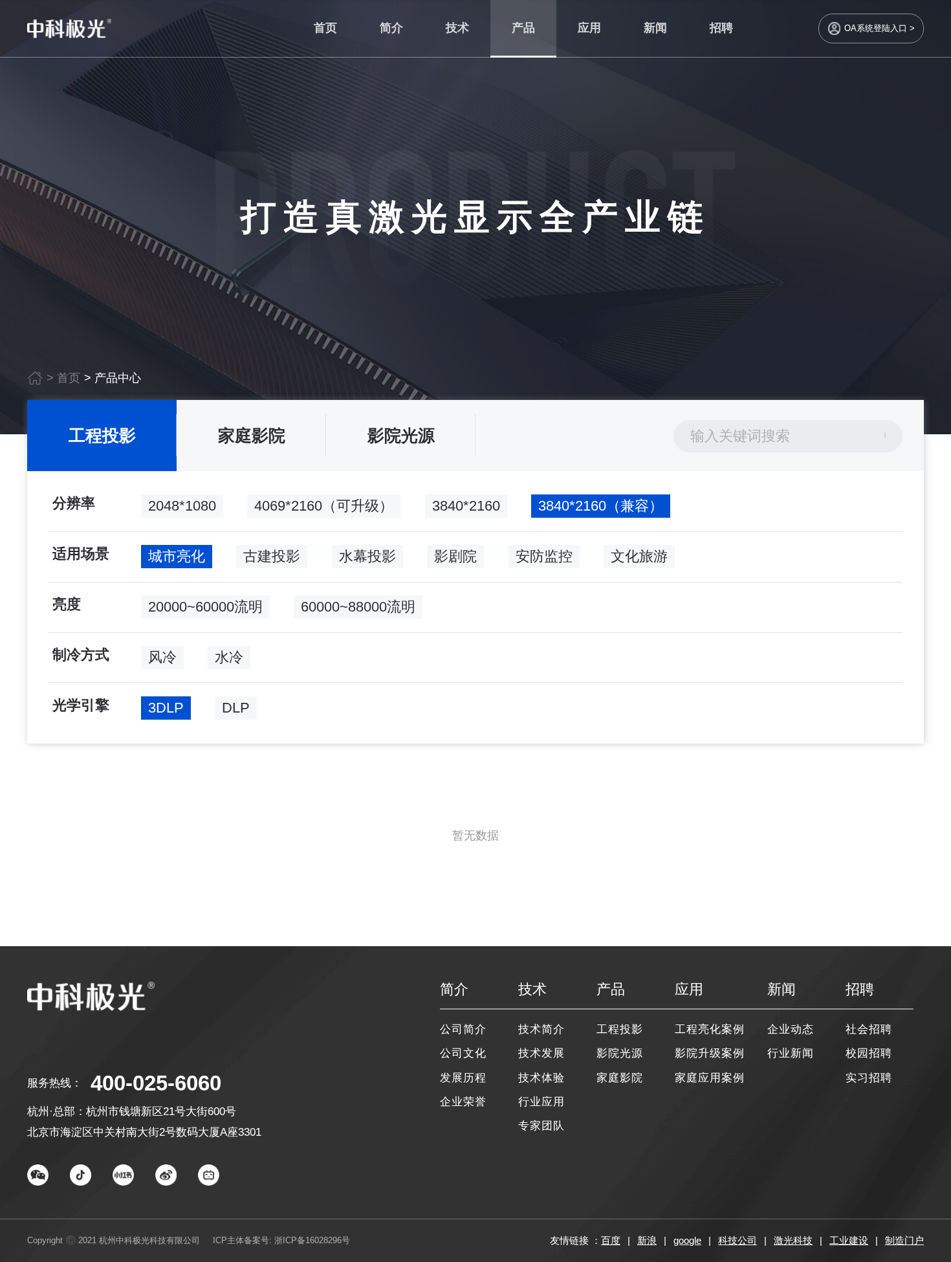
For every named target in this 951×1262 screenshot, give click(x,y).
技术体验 (541, 1077)
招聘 (721, 27)
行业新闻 (790, 1053)
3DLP (166, 708)
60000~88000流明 (358, 607)
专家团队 (541, 1125)
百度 (610, 1240)
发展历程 (463, 1077)
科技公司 (737, 1240)
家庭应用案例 (710, 1077)
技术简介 (541, 1029)
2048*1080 (182, 506)
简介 (391, 27)
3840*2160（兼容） (600, 506)
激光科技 (793, 1240)
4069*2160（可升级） (323, 506)
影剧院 (455, 556)
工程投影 (102, 435)
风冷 (162, 657)
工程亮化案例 (710, 1029)
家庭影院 (251, 435)
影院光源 (401, 435)
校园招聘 (869, 1053)
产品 (523, 27)
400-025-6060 (156, 1083)
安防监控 (544, 556)
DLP (236, 708)
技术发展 (541, 1053)
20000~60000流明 (205, 607)
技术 (457, 27)
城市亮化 (176, 556)
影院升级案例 (710, 1053)
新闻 (655, 27)
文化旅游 (639, 556)
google (687, 1240)
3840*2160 (466, 506)
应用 (589, 27)
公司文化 (463, 1053)
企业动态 (790, 1029)
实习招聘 (869, 1077)
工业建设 (848, 1240)
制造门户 (904, 1240)
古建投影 (271, 556)
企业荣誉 (463, 1101)
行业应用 (541, 1101)
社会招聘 (869, 1029)
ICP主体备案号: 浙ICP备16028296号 (281, 1240)
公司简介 (463, 1029)
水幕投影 (367, 556)
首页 (325, 27)
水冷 (229, 657)
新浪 (647, 1240)
